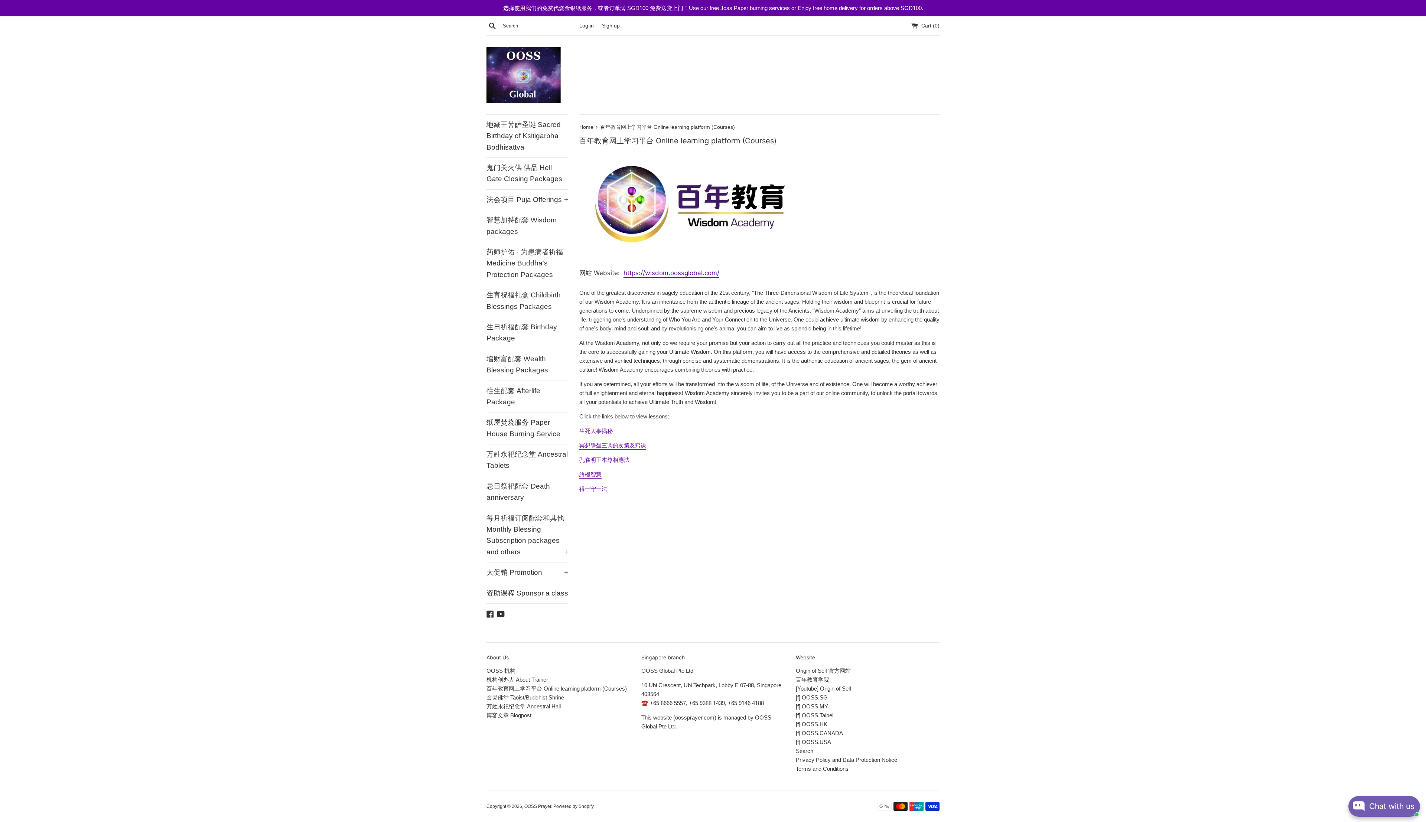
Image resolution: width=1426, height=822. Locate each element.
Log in (586, 26)
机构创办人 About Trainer (517, 679)
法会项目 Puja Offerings (527, 199)
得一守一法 (593, 489)
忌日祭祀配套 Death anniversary (518, 491)
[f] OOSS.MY (812, 706)
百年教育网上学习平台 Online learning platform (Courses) (556, 688)
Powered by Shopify (573, 806)
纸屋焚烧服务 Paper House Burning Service (523, 427)
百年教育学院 (812, 679)
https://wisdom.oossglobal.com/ (671, 273)
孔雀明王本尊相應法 (604, 460)
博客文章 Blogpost (508, 715)
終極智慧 (590, 474)
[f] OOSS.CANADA (819, 733)
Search (804, 751)
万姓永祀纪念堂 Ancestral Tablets (527, 459)
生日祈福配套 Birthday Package (521, 332)
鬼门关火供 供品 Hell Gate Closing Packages (524, 173)
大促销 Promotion (527, 572)
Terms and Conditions (822, 769)
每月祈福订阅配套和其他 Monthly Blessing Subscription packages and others (527, 535)
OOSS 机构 (500, 671)
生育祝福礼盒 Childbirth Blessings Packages (523, 300)
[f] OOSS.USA (813, 742)
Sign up (611, 26)
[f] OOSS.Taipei (814, 715)
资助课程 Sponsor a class (527, 593)
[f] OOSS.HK (811, 724)
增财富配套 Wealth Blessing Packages (517, 364)
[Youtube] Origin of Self (823, 688)
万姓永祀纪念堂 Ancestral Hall (523, 706)
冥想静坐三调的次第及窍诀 (612, 445)
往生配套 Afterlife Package (513, 396)
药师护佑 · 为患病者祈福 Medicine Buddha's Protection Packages (524, 263)
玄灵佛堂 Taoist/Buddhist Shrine (525, 697)
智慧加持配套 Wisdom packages (521, 225)
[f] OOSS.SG (812, 697)
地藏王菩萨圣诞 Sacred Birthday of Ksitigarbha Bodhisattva (523, 136)
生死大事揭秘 (596, 431)
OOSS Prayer (537, 806)
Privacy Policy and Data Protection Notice (846, 760)
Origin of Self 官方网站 (823, 671)
